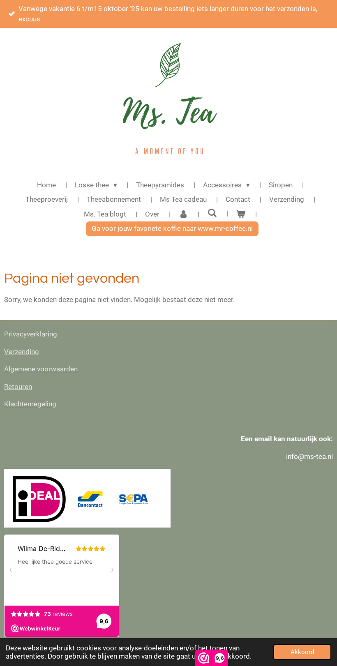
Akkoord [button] (302, 652)
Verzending (21, 352)
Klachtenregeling (30, 404)
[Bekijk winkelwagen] (241, 214)
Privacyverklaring (30, 334)
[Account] (183, 214)
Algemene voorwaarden (41, 369)
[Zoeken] (212, 213)
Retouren (18, 387)
